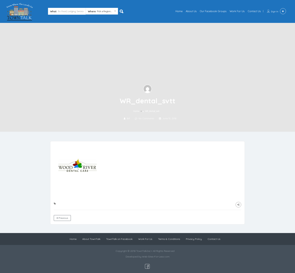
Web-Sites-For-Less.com (156, 256)
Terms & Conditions (169, 239)
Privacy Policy (194, 239)
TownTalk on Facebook (119, 239)
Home (179, 11)
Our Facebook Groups (213, 11)
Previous (63, 218)
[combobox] (102, 12)
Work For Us (237, 11)
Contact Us (254, 11)
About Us (191, 11)
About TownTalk (91, 239)
